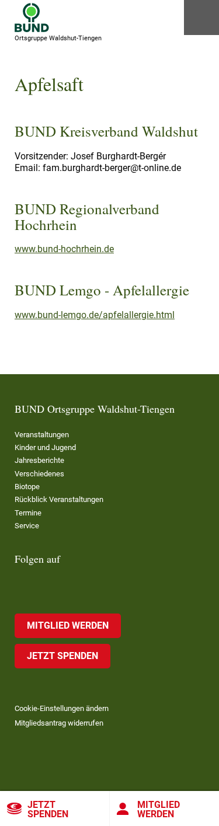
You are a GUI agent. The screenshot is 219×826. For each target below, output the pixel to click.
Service (27, 525)
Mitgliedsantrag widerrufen (59, 723)
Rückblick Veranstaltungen (59, 499)
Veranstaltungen (42, 434)
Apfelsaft (49, 83)
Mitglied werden (68, 625)
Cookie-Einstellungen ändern (62, 708)
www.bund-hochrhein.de (64, 249)
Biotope (27, 486)
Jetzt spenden (47, 809)
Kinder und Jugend (45, 447)
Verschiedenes (39, 473)
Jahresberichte (39, 460)
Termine (28, 512)
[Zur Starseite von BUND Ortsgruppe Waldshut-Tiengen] (32, 17)
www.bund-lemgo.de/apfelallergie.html (95, 314)
